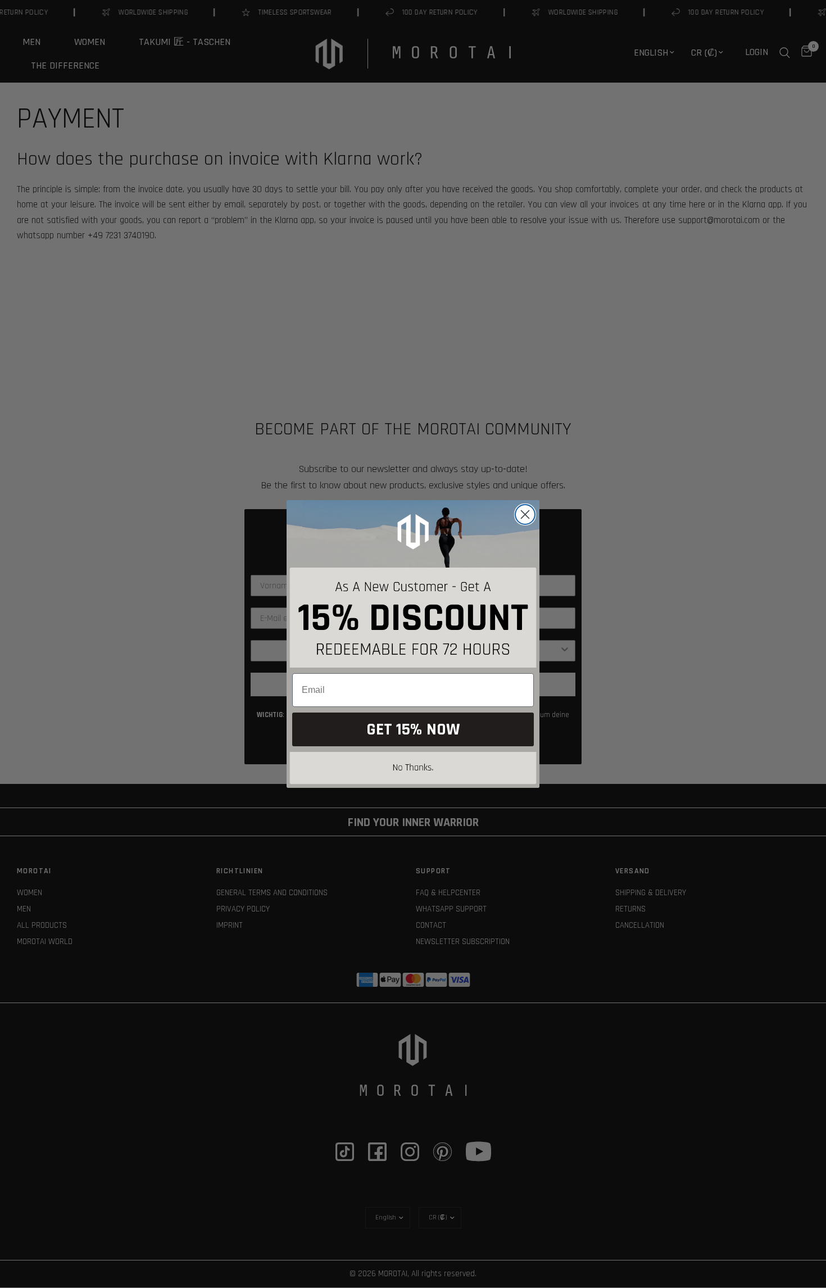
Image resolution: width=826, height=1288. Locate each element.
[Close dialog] (525, 514)
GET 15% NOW (413, 729)
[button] (413, 770)
